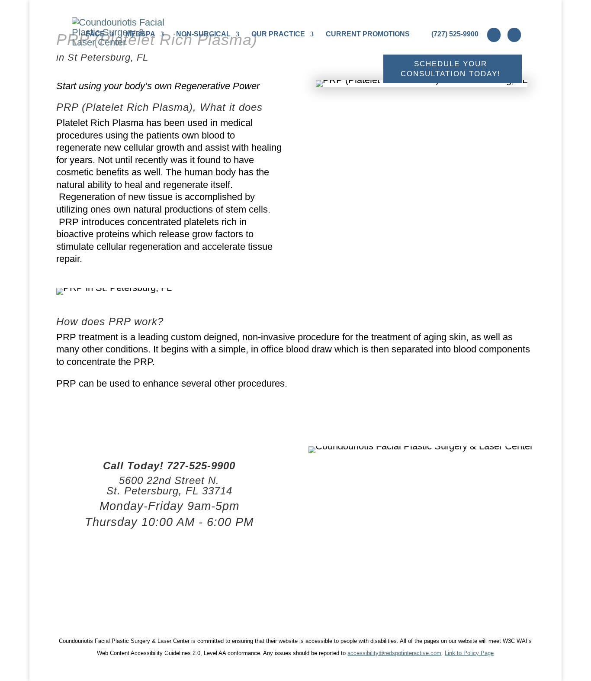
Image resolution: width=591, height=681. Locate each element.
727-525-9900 (201, 465)
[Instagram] (514, 35)
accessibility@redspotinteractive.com (394, 653)
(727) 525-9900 (455, 34)
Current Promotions (368, 34)
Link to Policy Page (469, 653)
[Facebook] (494, 35)
